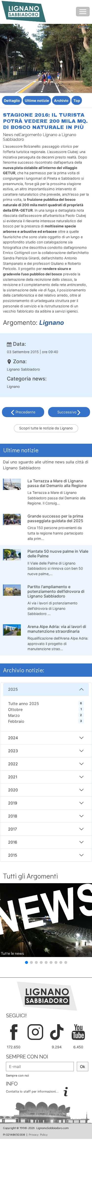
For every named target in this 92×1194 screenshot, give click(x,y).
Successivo (67, 411)
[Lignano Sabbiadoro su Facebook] (14, 1032)
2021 (12, 776)
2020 (13, 789)
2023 (13, 750)
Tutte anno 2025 (23, 703)
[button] (26, 962)
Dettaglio (12, 100)
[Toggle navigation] (83, 11)
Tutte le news (12, 953)
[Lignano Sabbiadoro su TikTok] (57, 1032)
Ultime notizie (37, 100)
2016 (12, 842)
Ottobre (15, 709)
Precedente (25, 411)
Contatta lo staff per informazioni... (33, 1091)
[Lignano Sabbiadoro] (47, 995)
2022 (13, 763)
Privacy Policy (38, 1134)
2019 (12, 803)
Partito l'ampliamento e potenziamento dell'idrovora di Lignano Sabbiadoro (55, 591)
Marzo (14, 715)
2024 (13, 737)
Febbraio (16, 721)
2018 (12, 816)
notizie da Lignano (58, 428)
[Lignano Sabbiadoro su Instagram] (35, 1032)
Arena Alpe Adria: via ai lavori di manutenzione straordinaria (56, 629)
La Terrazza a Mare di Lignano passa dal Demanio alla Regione (57, 483)
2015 (12, 855)
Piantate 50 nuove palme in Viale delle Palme (57, 553)
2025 (13, 689)
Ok (82, 1066)
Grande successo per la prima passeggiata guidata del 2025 (55, 518)
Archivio (61, 100)
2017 (12, 829)
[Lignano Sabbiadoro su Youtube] (78, 1032)
